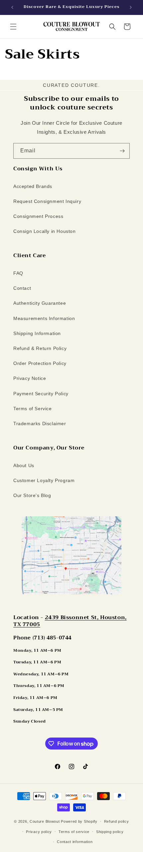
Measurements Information (44, 318)
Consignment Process (38, 216)
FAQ (18, 273)
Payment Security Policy (41, 393)
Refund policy (116, 821)
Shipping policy (110, 832)
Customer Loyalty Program (43, 480)
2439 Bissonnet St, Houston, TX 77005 (70, 621)
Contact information (74, 842)
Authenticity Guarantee (39, 303)
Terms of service (74, 832)
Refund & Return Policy (40, 348)
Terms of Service (32, 408)
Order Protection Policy (40, 363)
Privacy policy (39, 832)
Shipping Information (37, 333)
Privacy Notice (29, 378)
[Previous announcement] (12, 7)
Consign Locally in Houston (44, 231)
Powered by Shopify (79, 821)
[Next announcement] (130, 7)
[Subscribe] (122, 151)
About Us (23, 465)
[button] (13, 26)
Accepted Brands (32, 186)
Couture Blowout (45, 821)
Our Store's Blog (32, 495)
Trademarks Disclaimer (39, 423)
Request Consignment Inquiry (47, 201)
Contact (22, 288)
